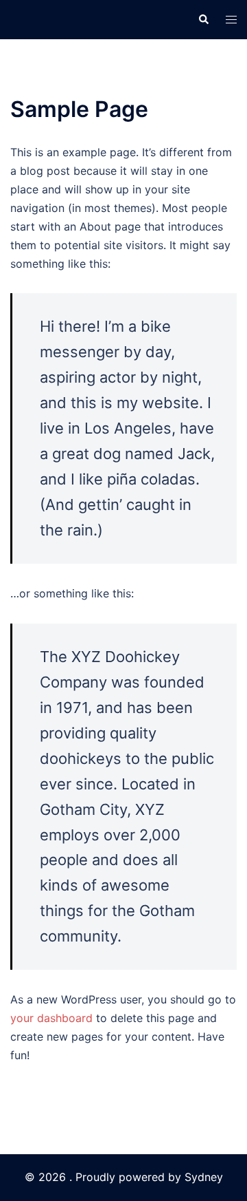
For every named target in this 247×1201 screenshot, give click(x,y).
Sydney (204, 1177)
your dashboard (51, 1018)
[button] (203, 19)
